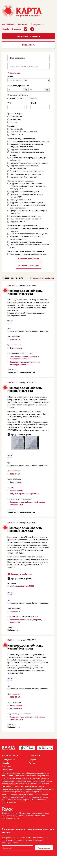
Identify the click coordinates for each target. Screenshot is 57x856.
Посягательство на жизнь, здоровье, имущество (29, 254)
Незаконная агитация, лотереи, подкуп (25, 216)
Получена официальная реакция (23, 132)
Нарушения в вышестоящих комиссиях (26, 242)
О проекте (16, 29)
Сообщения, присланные (18, 85)
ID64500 (10, 285)
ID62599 (10, 640)
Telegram (32, 760)
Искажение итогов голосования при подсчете (28, 234)
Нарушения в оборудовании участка (25, 191)
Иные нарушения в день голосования (25, 219)
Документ (33, 98)
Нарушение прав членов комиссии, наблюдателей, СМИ (24, 166)
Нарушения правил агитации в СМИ (24, 149)
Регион (10, 76)
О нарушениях (37, 24)
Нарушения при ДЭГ (18, 222)
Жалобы (5, 29)
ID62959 (10, 522)
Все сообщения (9, 24)
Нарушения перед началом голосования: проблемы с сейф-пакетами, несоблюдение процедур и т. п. (28, 186)
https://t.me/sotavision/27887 (20, 586)
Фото (22, 98)
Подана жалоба (16, 129)
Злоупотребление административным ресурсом (29, 141)
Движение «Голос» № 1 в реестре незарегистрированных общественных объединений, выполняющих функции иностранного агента (25, 815)
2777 (9, 323)
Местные (13, 122)
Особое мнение (16, 134)
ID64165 (10, 382)
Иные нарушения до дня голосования (25, 174)
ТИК (9, 103)
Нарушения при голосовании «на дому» (26, 202)
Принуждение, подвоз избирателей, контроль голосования (28, 211)
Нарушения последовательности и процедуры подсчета (29, 229)
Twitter (31, 763)
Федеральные (16, 116)
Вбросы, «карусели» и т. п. (20, 200)
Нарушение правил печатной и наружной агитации (27, 153)
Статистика (23, 24)
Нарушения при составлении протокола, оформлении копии (26, 237)
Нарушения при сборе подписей (23, 177)
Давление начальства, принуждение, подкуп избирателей (28, 158)
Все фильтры (15, 73)
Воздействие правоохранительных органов (27, 171)
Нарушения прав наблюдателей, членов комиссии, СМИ (26, 195)
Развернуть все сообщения (43, 278)
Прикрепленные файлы (17, 95)
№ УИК (33, 103)
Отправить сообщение (28, 36)
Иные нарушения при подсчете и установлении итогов (29, 245)
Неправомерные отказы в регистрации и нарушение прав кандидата (26, 145)
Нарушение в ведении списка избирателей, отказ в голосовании (27, 206)
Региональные (15, 119)
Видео (12, 98)
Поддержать (28, 44)
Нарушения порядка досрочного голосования (29, 163)
